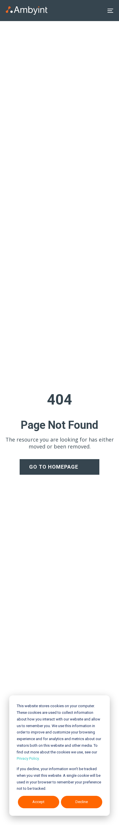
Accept (38, 802)
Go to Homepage (53, 467)
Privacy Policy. (28, 758)
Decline (81, 802)
